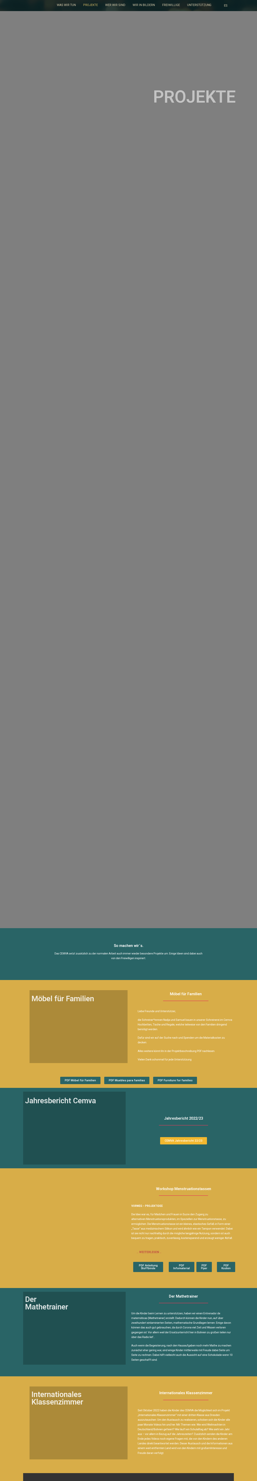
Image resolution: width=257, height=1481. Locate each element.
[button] (80, 1080)
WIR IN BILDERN (144, 5)
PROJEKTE (90, 5)
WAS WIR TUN (66, 5)
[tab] (183, 1252)
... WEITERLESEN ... (149, 1252)
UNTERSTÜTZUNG (199, 5)
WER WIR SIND (115, 5)
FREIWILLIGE (171, 5)
